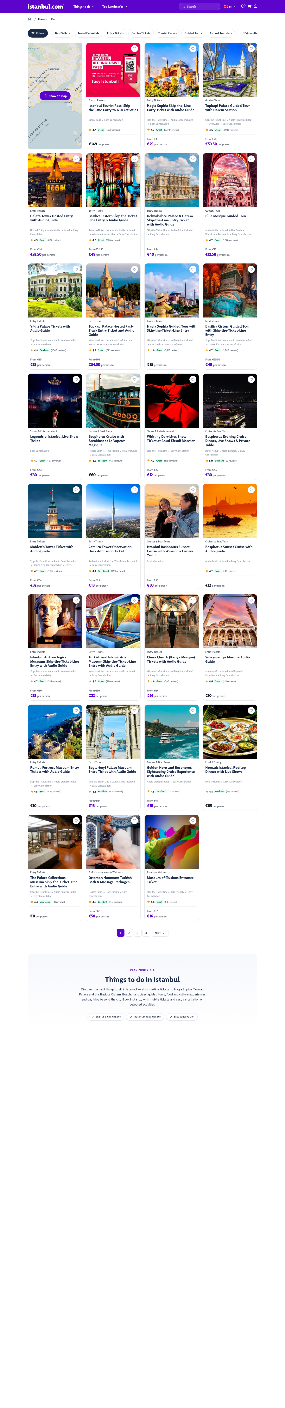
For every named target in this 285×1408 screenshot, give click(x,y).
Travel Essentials (88, 33)
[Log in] (255, 6)
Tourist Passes (167, 33)
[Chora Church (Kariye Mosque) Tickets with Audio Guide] (172, 647)
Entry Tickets (115, 33)
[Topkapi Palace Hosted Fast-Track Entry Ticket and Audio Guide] (113, 316)
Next (158, 933)
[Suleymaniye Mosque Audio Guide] (230, 647)
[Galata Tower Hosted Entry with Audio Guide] (55, 206)
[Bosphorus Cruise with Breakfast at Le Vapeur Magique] (113, 427)
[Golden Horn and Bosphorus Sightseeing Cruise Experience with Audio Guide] (172, 758)
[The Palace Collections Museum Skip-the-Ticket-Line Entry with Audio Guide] (55, 868)
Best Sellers (62, 33)
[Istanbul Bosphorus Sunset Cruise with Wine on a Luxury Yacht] (172, 537)
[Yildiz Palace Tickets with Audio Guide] (55, 316)
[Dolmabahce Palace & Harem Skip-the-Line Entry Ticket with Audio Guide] (172, 206)
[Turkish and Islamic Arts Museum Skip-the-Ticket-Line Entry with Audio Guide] (113, 647)
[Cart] (249, 6)
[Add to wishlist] (134, 48)
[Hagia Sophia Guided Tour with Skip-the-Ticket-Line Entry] (172, 316)
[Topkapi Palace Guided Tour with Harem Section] (230, 96)
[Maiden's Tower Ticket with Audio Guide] (55, 537)
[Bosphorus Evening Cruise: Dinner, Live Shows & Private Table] (230, 427)
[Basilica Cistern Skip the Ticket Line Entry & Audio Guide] (113, 206)
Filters (40, 33)
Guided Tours (193, 33)
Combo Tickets (140, 33)
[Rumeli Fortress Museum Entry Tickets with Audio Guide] (55, 758)
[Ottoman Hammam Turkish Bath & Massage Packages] (113, 868)
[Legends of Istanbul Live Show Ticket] (55, 427)
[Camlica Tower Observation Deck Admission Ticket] (113, 537)
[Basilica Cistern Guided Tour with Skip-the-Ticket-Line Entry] (230, 316)
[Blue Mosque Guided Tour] (230, 206)
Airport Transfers (221, 33)
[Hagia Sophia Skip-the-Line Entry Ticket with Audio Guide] (172, 96)
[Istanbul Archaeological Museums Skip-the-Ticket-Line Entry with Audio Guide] (55, 647)
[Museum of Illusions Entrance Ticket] (172, 868)
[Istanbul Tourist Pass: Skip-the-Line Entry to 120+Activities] (113, 96)
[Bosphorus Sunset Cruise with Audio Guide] (230, 537)
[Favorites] (243, 6)
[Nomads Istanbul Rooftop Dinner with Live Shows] (230, 758)
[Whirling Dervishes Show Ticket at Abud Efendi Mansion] (172, 427)
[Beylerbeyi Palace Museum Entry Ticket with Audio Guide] (113, 758)
